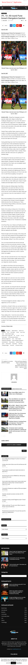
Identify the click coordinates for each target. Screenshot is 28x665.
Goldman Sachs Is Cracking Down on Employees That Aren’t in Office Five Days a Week (17, 423)
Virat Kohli (12, 345)
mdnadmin (5, 20)
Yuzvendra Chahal (18, 345)
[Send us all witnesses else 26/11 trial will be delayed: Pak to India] (4, 586)
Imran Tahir (22, 332)
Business (3, 395)
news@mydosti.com (16, 649)
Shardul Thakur (19, 342)
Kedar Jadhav (4, 337)
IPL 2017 (18, 335)
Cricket (17, 332)
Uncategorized (8, 11)
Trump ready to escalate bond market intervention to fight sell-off (13, 470)
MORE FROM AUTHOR (17, 388)
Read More (19, 663)
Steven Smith (8, 343)
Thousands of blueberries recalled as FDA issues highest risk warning (14, 489)
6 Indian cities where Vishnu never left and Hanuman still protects (14, 465)
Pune (13, 338)
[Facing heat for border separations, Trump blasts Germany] (4, 559)
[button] (26, 8)
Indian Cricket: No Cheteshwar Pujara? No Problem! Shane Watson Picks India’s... (17, 553)
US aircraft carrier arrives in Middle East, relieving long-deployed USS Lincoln (13, 476)
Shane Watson (12, 342)
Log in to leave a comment (14, 444)
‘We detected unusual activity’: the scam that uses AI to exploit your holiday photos (14, 511)
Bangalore (4, 332)
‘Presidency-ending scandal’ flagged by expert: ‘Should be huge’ (13, 500)
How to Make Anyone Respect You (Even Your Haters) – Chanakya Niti (14, 459)
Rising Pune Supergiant (6, 340)
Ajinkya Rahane (15, 330)
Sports (3, 343)
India (3, 333)
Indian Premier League (9, 333)
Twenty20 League (5, 345)
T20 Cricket (20, 343)
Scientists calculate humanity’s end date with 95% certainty (12, 494)
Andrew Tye (21, 330)
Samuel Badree (5, 342)
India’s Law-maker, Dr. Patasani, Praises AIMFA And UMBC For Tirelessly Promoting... (16, 592)
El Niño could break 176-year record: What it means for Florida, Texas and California (13, 506)
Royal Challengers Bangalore (17, 340)
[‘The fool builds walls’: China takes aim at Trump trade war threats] (4, 566)
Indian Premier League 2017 (7, 335)
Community (4, 402)
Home (2, 11)
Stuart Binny (14, 343)
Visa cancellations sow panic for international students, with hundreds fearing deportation (17, 400)
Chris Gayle (13, 332)
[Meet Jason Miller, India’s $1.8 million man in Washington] (4, 394)
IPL (14, 335)
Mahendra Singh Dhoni (6, 338)
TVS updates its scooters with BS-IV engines (7, 362)
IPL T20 (22, 335)
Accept (13, 663)
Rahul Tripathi (18, 338)
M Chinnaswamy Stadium (13, 337)
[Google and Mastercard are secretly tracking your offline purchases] (4, 599)
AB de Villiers (8, 330)
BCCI (8, 332)
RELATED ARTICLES (6, 388)
